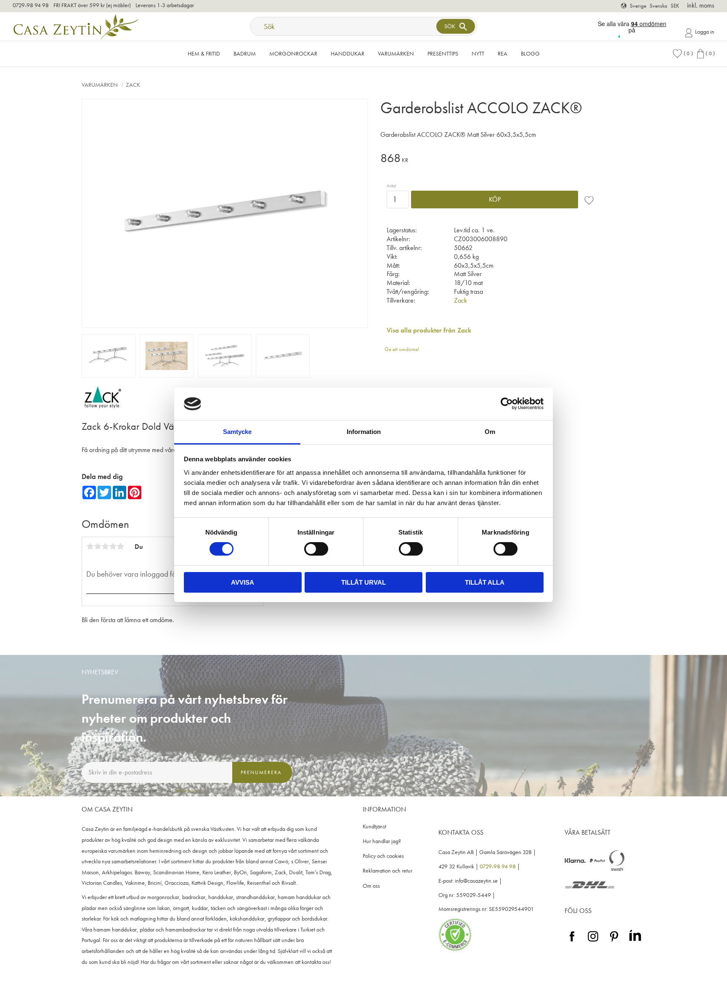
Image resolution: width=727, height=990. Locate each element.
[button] (682, 54)
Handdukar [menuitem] (347, 53)
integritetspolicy (187, 790)
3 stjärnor (105, 546)
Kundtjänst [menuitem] (374, 826)
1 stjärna (90, 546)
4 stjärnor (113, 546)
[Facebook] (572, 941)
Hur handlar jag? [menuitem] (382, 841)
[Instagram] (593, 941)
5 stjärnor (120, 546)
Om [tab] (490, 431)
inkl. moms (700, 5)
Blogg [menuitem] (530, 53)
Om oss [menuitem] (371, 885)
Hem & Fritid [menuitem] (204, 53)
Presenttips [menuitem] (442, 53)
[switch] (316, 549)
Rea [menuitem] (502, 53)
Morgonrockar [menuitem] (293, 53)
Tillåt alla (484, 582)
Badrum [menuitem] (244, 53)
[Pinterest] (614, 941)
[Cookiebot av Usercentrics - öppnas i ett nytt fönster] (507, 403)
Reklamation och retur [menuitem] (387, 870)
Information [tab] (364, 431)
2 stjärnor (97, 546)
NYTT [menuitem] (478, 53)
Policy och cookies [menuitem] (383, 856)
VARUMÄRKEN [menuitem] (396, 53)
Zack (460, 300)
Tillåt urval (363, 582)
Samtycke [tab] (237, 431)
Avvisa (242, 582)
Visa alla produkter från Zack (429, 330)
